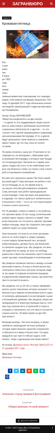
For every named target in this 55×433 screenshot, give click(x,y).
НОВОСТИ (6, 18)
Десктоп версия (28, 421)
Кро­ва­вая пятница (11, 357)
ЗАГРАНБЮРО (27, 4)
